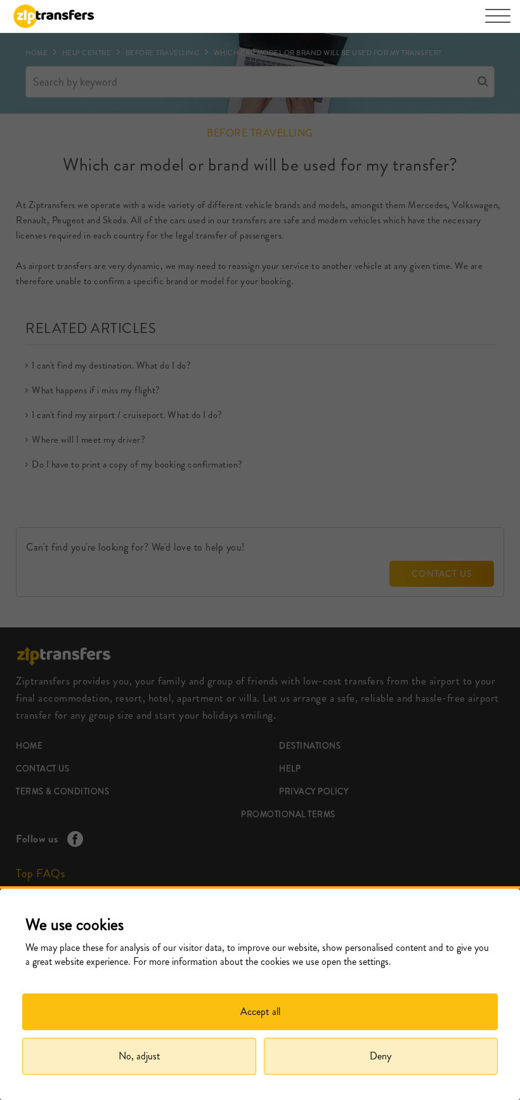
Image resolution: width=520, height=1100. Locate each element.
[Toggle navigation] (498, 22)
